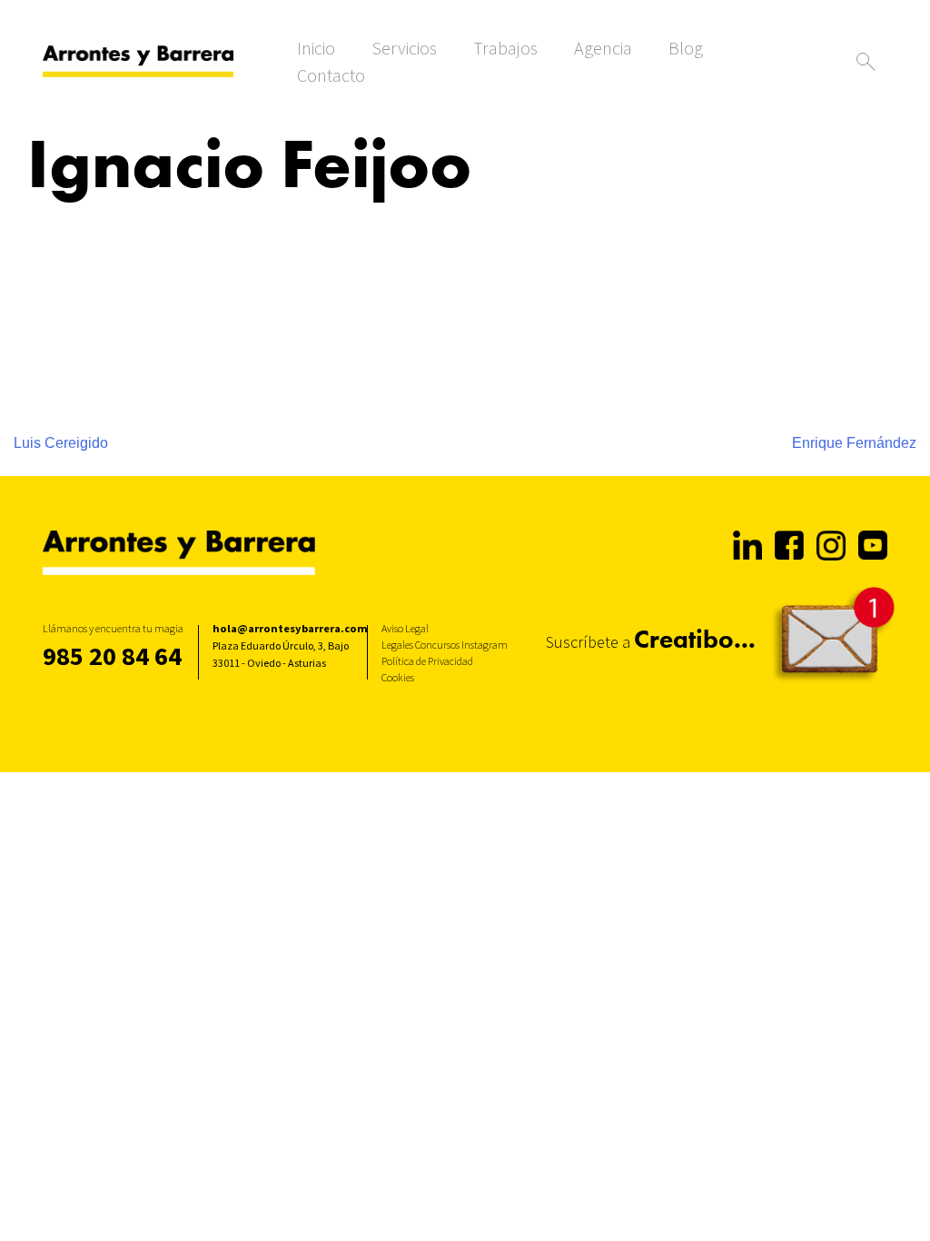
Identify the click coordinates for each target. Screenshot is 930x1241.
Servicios (404, 47)
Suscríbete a (651, 639)
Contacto (331, 75)
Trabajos (505, 47)
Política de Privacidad (427, 661)
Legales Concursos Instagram (444, 644)
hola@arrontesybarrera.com (290, 628)
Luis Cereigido (61, 443)
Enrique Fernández (854, 443)
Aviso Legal (405, 628)
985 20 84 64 (112, 656)
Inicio (316, 47)
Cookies (397, 677)
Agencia (603, 47)
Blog (685, 47)
